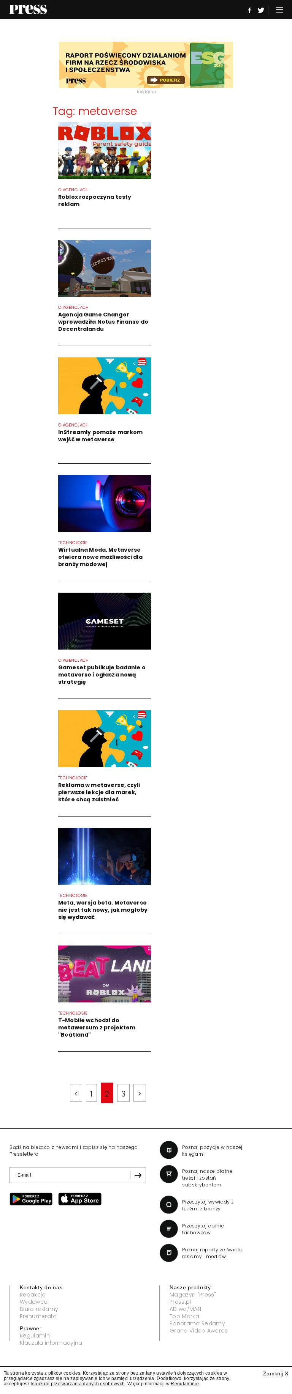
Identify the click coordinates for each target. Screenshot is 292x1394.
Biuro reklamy (39, 1309)
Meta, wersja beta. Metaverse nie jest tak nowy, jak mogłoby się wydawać (103, 910)
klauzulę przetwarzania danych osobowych (78, 1383)
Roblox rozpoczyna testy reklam (94, 200)
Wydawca (34, 1302)
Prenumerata (38, 1316)
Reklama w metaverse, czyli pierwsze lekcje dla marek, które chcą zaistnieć (99, 792)
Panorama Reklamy (197, 1323)
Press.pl (180, 1302)
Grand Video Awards (199, 1330)
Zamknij (275, 1373)
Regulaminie (185, 1383)
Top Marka (184, 1316)
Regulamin (35, 1335)
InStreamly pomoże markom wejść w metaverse (100, 435)
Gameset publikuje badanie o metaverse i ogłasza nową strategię (102, 675)
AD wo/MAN (185, 1309)
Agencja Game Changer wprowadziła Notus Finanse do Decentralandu (103, 322)
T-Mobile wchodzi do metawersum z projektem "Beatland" (96, 1027)
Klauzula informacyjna (51, 1343)
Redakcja (33, 1294)
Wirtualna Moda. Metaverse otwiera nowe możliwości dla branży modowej (100, 557)
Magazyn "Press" (193, 1294)
